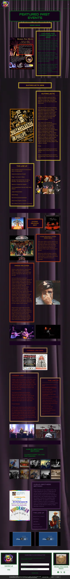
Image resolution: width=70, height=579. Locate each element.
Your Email (23, 567)
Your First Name (24, 562)
